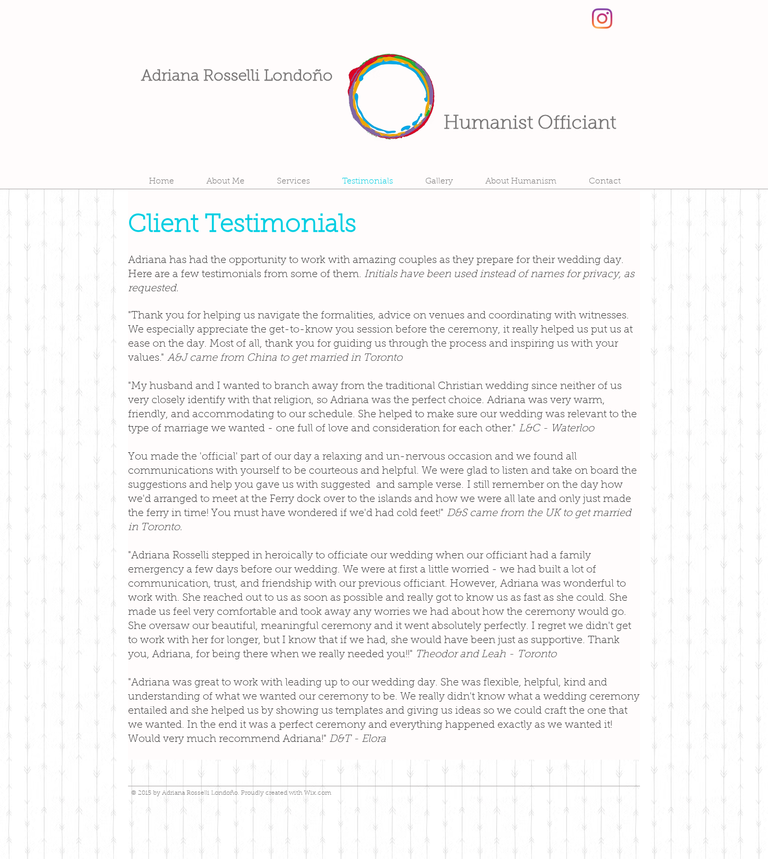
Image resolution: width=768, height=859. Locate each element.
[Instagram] (602, 18)
